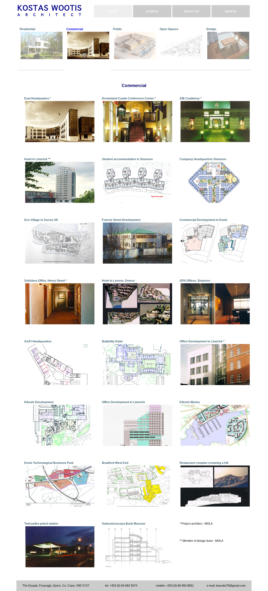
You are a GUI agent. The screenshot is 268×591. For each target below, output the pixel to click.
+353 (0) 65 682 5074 (123, 585)
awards (230, 11)
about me (191, 11)
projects (152, 11)
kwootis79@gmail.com (231, 585)
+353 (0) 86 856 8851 (180, 585)
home (113, 11)
